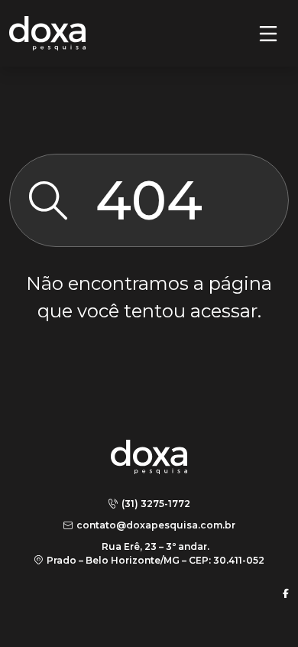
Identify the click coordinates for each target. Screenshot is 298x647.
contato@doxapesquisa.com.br (155, 525)
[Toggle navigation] (268, 33)
